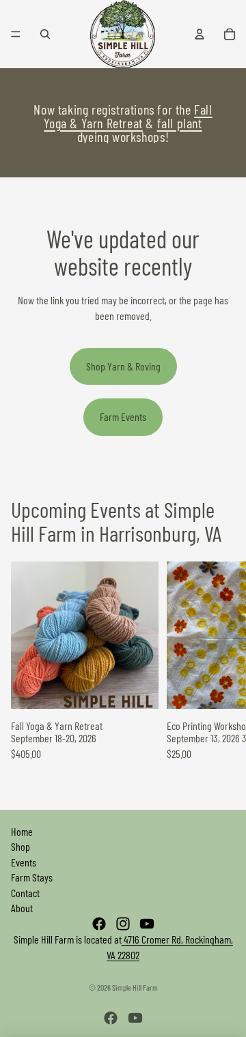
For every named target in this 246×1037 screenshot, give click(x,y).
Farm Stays (32, 877)
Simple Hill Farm (135, 987)
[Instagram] (123, 924)
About (22, 907)
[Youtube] (147, 924)
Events (23, 862)
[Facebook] (99, 924)
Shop (20, 846)
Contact (25, 892)
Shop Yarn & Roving (123, 366)
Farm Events (123, 416)
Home (22, 831)
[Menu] (15, 34)
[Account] (199, 34)
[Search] (45, 34)
